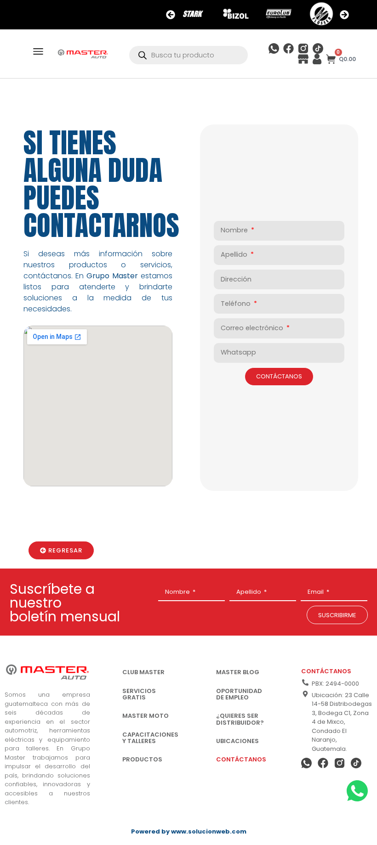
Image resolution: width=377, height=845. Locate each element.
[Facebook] (288, 48)
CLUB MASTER (143, 672)
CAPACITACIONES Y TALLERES (150, 737)
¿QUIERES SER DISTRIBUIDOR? (240, 719)
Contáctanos (326, 671)
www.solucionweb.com (208, 831)
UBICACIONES (237, 741)
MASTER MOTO (145, 715)
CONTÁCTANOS (241, 759)
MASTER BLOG (237, 672)
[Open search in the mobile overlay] (188, 55)
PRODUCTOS (142, 759)
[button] (170, 14)
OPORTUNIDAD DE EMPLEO (239, 694)
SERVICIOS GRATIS (139, 694)
